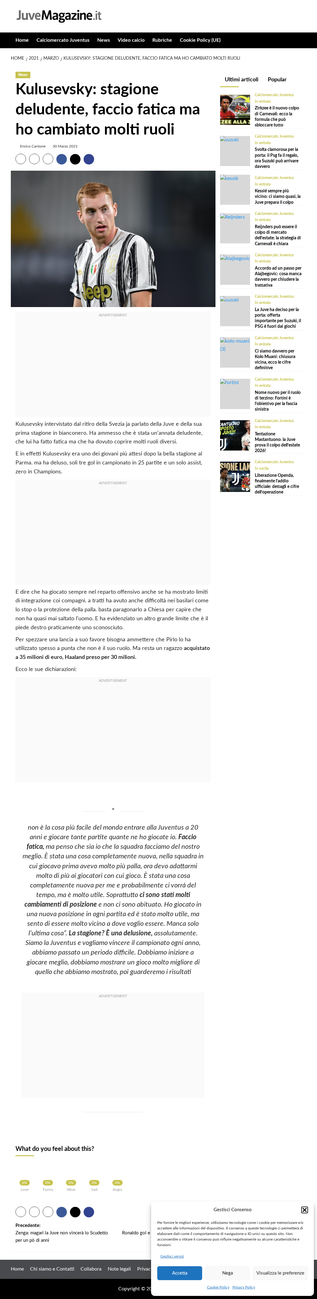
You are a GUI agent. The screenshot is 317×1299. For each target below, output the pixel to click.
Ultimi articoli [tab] (241, 80)
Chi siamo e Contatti (52, 1269)
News (103, 40)
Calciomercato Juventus (63, 40)
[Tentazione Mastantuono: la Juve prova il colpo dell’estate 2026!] (235, 435)
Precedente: (61, 1233)
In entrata (263, 101)
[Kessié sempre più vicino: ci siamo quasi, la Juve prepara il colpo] (229, 178)
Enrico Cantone (33, 146)
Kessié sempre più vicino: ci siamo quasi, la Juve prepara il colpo (278, 196)
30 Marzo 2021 (65, 146)
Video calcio (131, 40)
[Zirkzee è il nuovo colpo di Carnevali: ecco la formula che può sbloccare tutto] (235, 109)
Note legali (119, 1269)
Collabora (91, 1269)
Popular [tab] (277, 80)
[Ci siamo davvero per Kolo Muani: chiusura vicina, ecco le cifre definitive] (235, 345)
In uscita (262, 468)
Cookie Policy (218, 1287)
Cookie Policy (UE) (200, 40)
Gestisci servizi (172, 1256)
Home (22, 40)
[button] (305, 1210)
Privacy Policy (243, 1287)
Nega (227, 1273)
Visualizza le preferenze (280, 1273)
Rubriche (162, 40)
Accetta (179, 1273)
